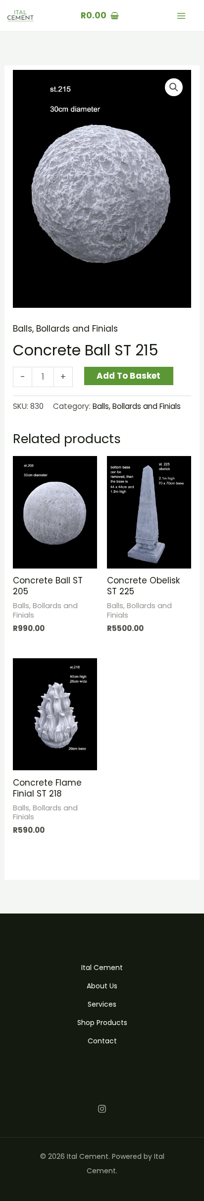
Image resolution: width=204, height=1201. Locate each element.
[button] (174, 87)
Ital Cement (102, 967)
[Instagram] (102, 1108)
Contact (102, 1041)
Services (102, 1004)
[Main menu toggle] (181, 16)
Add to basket (128, 376)
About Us (102, 986)
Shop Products (102, 1023)
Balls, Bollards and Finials (65, 329)
